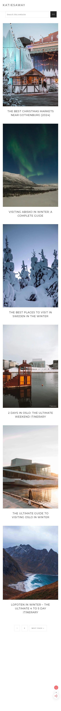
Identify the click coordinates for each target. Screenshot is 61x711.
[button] (55, 5)
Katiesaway (14, 5)
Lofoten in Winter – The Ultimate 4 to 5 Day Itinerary (30, 608)
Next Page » (38, 628)
